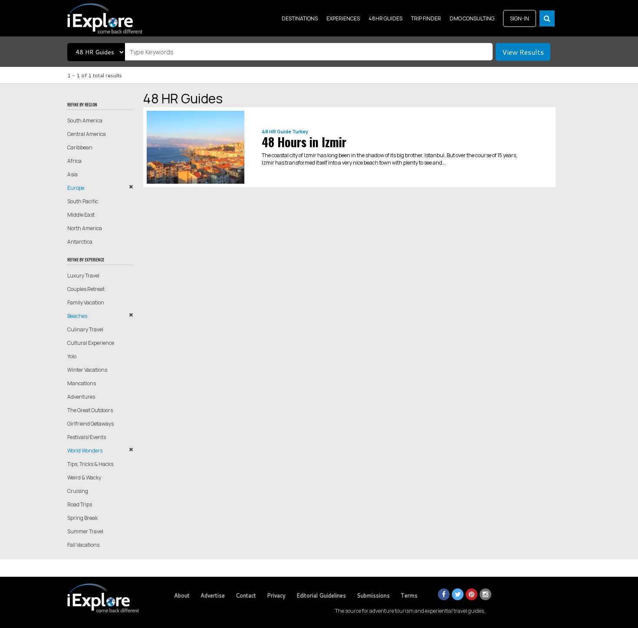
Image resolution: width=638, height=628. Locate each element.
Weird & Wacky (84, 477)
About (182, 595)
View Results (523, 52)
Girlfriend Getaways (90, 423)
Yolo (71, 356)
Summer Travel (85, 531)
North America (84, 228)
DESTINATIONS (300, 18)
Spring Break (82, 518)
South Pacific (82, 201)
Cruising (77, 491)
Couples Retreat (86, 289)
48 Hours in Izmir (304, 142)
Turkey (300, 131)
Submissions (373, 595)
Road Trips (79, 504)
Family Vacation (85, 302)
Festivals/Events (86, 437)
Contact (246, 595)
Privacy (276, 595)
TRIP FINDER (426, 18)
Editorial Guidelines (321, 595)
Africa (74, 161)
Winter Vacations (87, 369)
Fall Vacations (83, 545)
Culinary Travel (85, 329)
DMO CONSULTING (472, 18)
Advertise (213, 595)
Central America (86, 134)
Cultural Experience (90, 343)
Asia (72, 174)
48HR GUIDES (385, 18)
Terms (409, 595)
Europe (75, 188)
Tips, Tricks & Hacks (90, 464)
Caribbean (79, 147)
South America (84, 120)
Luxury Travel (83, 275)
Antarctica (79, 241)
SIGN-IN (519, 18)
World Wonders (84, 450)
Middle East (81, 214)
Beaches (77, 316)
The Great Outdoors (90, 410)
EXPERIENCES (343, 18)
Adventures (81, 396)
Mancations (81, 383)
